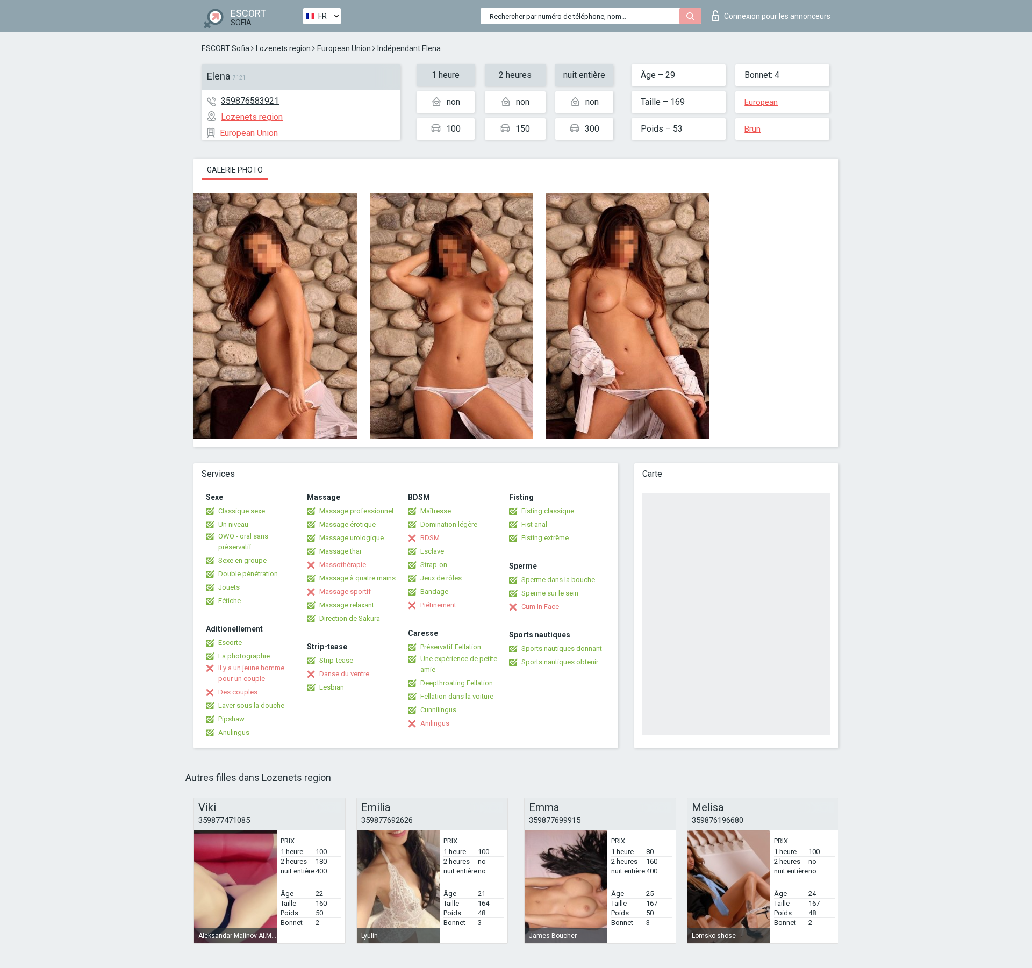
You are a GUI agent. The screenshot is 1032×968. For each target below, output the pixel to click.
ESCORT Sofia (225, 48)
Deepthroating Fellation (456, 683)
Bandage (434, 591)
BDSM (430, 538)
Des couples (237, 692)
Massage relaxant (346, 605)
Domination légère (448, 524)
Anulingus (233, 732)
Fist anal (534, 524)
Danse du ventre (344, 674)
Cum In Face (540, 607)
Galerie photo (235, 170)
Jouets (229, 587)
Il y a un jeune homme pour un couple (251, 673)
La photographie (244, 656)
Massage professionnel (356, 511)
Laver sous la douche (251, 705)
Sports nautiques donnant (561, 648)
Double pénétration (248, 574)
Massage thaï (340, 551)
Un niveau (233, 524)
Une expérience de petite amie (458, 664)
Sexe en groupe (242, 560)
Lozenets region (283, 48)
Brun (752, 129)
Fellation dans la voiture (456, 696)
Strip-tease (336, 660)
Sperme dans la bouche (558, 580)
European (761, 102)
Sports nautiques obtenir (559, 662)
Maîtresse (435, 511)
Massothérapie (342, 565)
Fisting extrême (545, 538)
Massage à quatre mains (357, 578)
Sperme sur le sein (549, 593)
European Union (344, 48)
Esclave (432, 551)
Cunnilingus (438, 710)
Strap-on (433, 565)
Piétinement (438, 605)
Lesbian (331, 687)
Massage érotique (347, 524)
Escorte (230, 643)
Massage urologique (351, 538)
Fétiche (229, 601)
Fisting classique (547, 511)
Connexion (777, 16)
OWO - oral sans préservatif (243, 541)
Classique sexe (241, 511)
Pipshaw (231, 719)
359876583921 (250, 101)
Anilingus (434, 723)
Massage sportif (345, 591)
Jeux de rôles (441, 578)
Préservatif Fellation (450, 647)
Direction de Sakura (349, 618)
